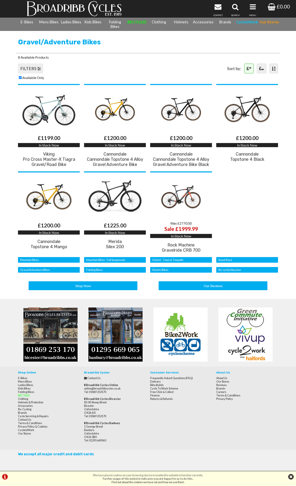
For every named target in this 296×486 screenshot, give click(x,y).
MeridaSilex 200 (115, 244)
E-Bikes (26, 22)
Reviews (221, 385)
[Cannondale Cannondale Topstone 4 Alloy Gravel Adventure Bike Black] (181, 128)
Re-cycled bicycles (229, 270)
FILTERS (28, 68)
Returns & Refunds (161, 399)
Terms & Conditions (30, 423)
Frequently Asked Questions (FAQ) (171, 378)
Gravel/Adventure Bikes (35, 270)
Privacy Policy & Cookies (32, 426)
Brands (225, 22)
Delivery (155, 381)
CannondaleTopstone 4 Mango (49, 244)
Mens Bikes (49, 22)
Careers (221, 392)
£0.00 (283, 6)
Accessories (203, 22)
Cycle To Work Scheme (164, 388)
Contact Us (24, 419)
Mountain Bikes (29, 260)
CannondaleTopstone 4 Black (247, 156)
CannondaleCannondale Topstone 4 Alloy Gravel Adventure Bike (115, 159)
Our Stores (24, 433)
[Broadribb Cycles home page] (74, 8)
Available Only (33, 78)
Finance (155, 395)
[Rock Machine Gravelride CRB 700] (181, 215)
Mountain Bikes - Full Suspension (105, 260)
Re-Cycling (24, 409)
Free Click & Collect (162, 392)
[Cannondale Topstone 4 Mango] (48, 215)
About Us (221, 378)
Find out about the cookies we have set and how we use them (148, 482)
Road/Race (225, 260)
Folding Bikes (115, 24)
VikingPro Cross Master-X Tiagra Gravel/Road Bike (49, 159)
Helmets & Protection (30, 402)
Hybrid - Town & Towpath (167, 260)
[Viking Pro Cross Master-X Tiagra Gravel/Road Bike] (48, 128)
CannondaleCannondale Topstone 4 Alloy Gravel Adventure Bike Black (181, 159)
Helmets (181, 22)
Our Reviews (213, 286)
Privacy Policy (224, 399)
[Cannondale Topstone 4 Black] (247, 128)
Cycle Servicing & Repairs (33, 416)
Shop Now (83, 286)
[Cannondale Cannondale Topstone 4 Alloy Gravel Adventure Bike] (114, 128)
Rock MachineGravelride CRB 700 (181, 247)
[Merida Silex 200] (114, 215)
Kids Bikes (92, 22)
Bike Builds (157, 385)
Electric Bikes (160, 270)
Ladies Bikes (71, 22)
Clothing (159, 22)
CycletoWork (26, 430)
